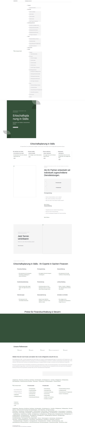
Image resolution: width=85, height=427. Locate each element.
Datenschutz (16, 403)
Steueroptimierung (47, 390)
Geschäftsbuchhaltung (45, 412)
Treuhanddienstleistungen (18, 420)
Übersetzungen (47, 395)
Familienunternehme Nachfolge (22, 409)
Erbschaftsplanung (16, 381)
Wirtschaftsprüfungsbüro (33, 409)
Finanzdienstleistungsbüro (53, 411)
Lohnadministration (32, 41)
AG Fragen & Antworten (33, 34)
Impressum (16, 402)
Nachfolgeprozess (40, 415)
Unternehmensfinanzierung (34, 422)
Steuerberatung (52, 418)
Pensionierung (46, 393)
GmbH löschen (31, 18)
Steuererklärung (32, 395)
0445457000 (16, 394)
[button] (15, 127)
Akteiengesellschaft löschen (33, 32)
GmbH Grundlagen (32, 11)
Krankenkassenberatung (48, 392)
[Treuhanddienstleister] (12, 420)
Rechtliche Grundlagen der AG (34, 25)
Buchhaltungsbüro (38, 379)
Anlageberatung (15, 379)
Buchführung (26, 379)
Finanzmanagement (62, 411)
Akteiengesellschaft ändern (35, 76)
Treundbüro (49, 420)
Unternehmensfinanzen (24, 422)
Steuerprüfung (52, 419)
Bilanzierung (21, 379)
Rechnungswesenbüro (33, 418)
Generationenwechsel (36, 412)
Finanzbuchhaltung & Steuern (34, 38)
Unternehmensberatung (56, 420)
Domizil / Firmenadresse (63, 393)
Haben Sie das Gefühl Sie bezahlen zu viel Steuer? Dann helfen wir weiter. (44, 300)
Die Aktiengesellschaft (31, 22)
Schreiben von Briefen (48, 398)
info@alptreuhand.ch (18, 396)
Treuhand (28, 5)
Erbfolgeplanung (58, 379)
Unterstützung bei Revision (34, 397)
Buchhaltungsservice (46, 379)
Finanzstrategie (22, 412)
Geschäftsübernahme (54, 412)
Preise (28, 36)
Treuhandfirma (26, 420)
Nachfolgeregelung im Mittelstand (51, 415)
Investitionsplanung (62, 412)
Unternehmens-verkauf (63, 422)
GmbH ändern (31, 14)
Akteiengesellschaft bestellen (33, 27)
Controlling (53, 379)
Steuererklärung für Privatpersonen (34, 43)
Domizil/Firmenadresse (33, 45)
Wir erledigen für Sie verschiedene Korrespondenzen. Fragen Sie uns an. (65, 300)
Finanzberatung (42, 381)
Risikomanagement (45, 418)
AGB (15, 405)
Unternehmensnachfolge (53, 422)
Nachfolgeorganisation (25, 415)
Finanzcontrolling (44, 411)
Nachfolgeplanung (33, 415)
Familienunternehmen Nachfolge (26, 381)
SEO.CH (20, 426)
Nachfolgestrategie (61, 415)
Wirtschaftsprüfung (41, 409)
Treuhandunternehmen (42, 420)
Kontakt (28, 49)
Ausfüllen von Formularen (49, 397)
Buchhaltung (32, 379)
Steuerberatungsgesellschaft (23, 419)
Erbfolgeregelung (65, 379)
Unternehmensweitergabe (25, 416)
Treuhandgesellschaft (33, 420)
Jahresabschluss (32, 393)
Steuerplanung (46, 419)
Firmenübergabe (28, 412)
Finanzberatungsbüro (49, 381)
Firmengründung (32, 388)
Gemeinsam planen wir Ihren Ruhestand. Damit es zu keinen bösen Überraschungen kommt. (44, 288)
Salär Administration (32, 7)
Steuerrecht (57, 419)
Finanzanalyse (35, 381)
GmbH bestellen (31, 16)
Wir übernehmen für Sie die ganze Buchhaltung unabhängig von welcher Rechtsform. (25, 275)
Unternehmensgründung (44, 422)
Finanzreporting (15, 412)
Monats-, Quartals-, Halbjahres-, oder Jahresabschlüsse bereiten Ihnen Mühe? (65, 288)
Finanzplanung (69, 411)
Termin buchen (29, 47)
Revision (39, 418)
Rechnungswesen (25, 418)
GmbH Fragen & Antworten (33, 21)
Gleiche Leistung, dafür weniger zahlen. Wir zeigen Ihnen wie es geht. (25, 288)
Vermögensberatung (16, 416)
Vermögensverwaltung (50, 409)
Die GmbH (29, 9)
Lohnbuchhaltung (32, 392)
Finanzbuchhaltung (57, 381)
